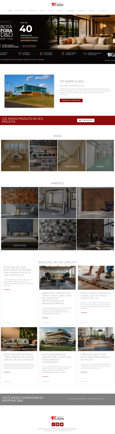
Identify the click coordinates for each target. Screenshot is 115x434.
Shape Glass (32, 10)
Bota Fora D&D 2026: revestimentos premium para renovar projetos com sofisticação (17, 271)
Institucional (19, 10)
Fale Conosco (102, 10)
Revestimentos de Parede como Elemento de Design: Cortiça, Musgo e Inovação (19, 357)
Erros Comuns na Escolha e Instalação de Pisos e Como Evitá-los (96, 296)
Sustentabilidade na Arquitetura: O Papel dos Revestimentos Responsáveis (56, 358)
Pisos (41, 10)
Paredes (51, 10)
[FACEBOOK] (61, 424)
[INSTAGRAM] (53, 424)
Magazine (92, 10)
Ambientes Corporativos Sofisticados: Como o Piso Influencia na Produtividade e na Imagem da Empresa (57, 298)
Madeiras (60, 10)
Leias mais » (7, 289)
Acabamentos (70, 10)
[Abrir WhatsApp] (110, 429)
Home (10, 10)
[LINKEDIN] (57, 424)
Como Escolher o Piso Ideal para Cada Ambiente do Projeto (95, 357)
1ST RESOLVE (81, 10)
